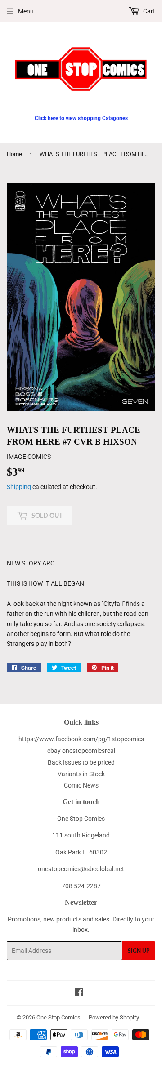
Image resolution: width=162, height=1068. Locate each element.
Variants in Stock (81, 774)
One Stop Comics (58, 1017)
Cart (148, 11)
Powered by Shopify (114, 1017)
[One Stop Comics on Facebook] (79, 993)
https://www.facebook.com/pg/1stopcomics (81, 739)
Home (14, 154)
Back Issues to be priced (81, 762)
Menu (26, 11)
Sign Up (138, 951)
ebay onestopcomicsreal (81, 750)
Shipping (19, 486)
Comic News (81, 785)
